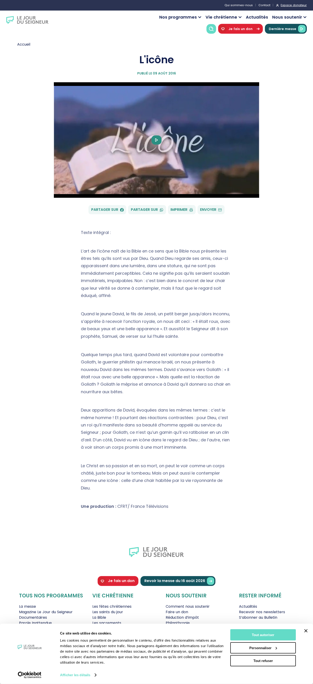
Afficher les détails (75, 675)
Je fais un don (240, 29)
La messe (27, 606)
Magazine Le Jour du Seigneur (46, 612)
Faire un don (177, 612)
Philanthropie (178, 623)
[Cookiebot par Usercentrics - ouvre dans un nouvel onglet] (30, 675)
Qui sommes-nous (239, 5)
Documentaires (33, 617)
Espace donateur (294, 5)
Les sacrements (106, 623)
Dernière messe (282, 29)
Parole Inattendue (35, 623)
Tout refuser (263, 661)
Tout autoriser (263, 635)
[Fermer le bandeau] (306, 630)
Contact (264, 5)
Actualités (257, 17)
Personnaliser (260, 648)
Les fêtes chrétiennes (112, 606)
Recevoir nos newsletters (262, 612)
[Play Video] (156, 140)
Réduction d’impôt (182, 617)
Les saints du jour (107, 612)
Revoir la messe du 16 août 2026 (174, 580)
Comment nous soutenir (188, 606)
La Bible (99, 617)
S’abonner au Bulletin (258, 617)
